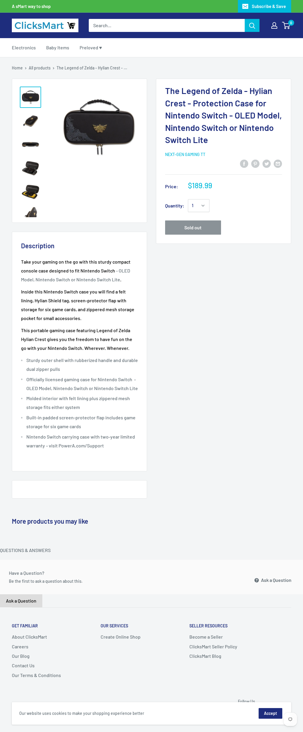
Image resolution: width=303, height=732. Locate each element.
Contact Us (23, 665)
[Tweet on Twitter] (266, 163)
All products (40, 67)
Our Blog (21, 656)
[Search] (252, 25)
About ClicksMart (29, 637)
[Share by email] (278, 163)
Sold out (193, 227)
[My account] (274, 25)
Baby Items (57, 47)
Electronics (24, 47)
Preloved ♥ (91, 47)
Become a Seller (206, 637)
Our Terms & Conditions (36, 675)
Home (17, 67)
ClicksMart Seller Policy (213, 646)
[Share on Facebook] (244, 163)
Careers (20, 646)
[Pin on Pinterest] (255, 163)
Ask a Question (275, 580)
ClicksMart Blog (205, 656)
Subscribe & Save (269, 6)
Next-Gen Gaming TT (185, 154)
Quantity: (174, 205)
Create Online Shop (121, 637)
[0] (286, 25)
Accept (270, 713)
